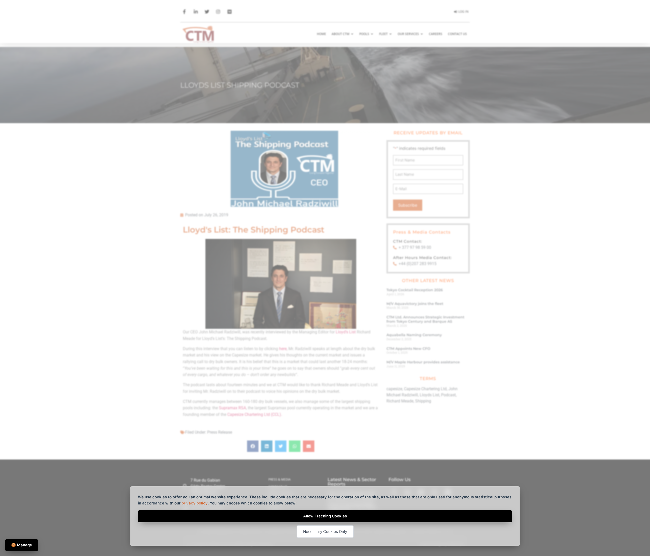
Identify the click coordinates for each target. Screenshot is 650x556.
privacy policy (195, 503)
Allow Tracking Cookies (325, 516)
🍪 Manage (21, 545)
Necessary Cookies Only (325, 531)
